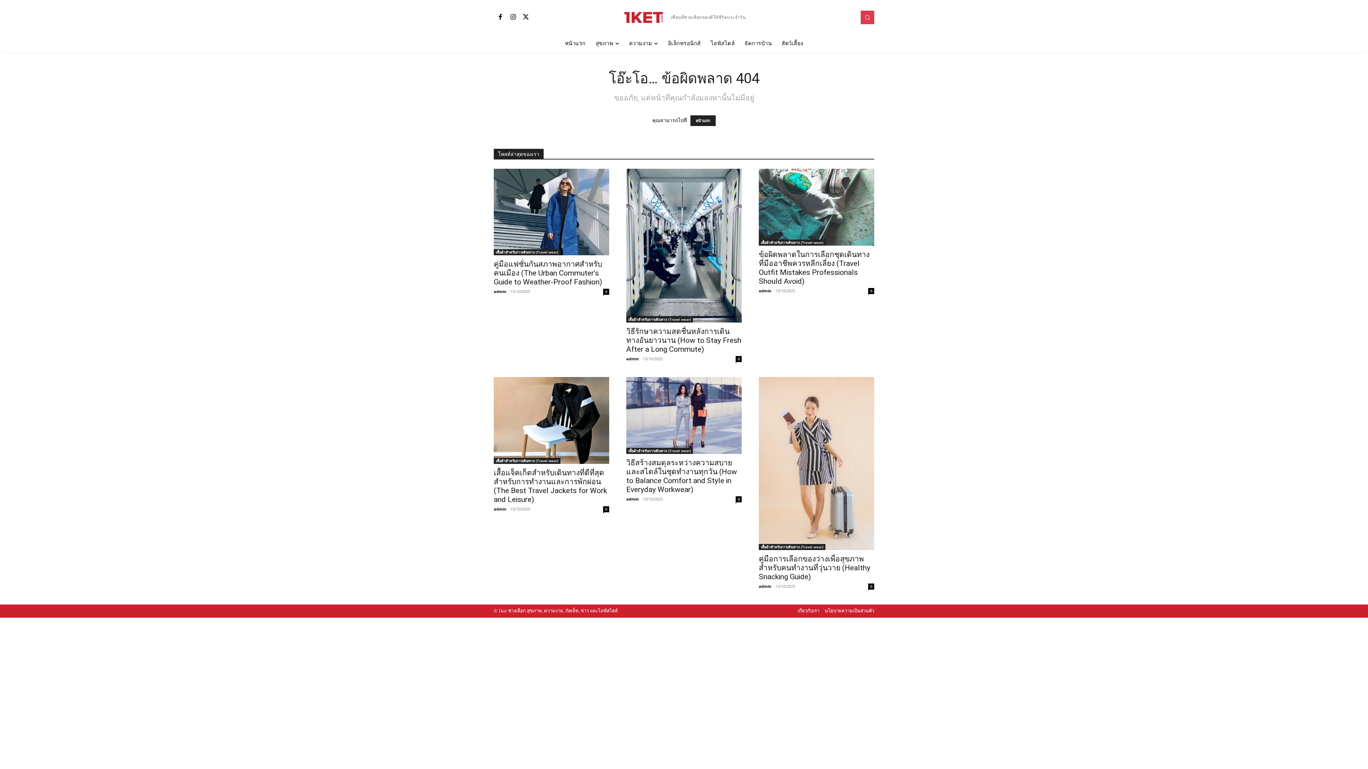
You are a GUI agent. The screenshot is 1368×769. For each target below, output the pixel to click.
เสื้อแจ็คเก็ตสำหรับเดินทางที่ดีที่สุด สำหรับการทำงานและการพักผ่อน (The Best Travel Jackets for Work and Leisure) (550, 486)
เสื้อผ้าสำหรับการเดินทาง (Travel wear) (527, 252)
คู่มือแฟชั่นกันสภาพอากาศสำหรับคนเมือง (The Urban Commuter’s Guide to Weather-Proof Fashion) (548, 273)
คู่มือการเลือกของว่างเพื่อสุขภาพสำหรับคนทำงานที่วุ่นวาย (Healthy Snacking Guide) (814, 568)
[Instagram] (513, 17)
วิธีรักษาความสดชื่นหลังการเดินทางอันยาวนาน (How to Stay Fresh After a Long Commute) (683, 340)
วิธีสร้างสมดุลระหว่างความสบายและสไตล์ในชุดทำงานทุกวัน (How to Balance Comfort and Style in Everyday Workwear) (681, 476)
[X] (525, 17)
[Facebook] (500, 17)
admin (500, 291)
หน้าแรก (703, 120)
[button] (867, 17)
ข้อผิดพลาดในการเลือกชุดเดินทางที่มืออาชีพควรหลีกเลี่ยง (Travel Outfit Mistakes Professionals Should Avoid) (814, 268)
